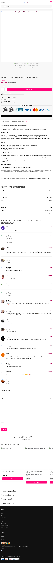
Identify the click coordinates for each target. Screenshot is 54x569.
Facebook (3, 534)
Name (3, 416)
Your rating (4, 396)
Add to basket (29, 89)
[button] (51, 2)
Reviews (24, 121)
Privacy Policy (4, 515)
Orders (2, 513)
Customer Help (4, 527)
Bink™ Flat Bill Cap (7, 473)
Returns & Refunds (5, 525)
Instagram (3, 536)
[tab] (2, 121)
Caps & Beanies (22, 437)
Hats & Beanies (29, 437)
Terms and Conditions (6, 529)
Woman (36, 437)
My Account (3, 523)
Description (7, 121)
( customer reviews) (12, 82)
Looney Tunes (27, 439)
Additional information (16, 121)
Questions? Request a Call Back (26, 115)
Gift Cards (3, 517)
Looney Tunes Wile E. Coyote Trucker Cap (34, 475)
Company (3, 511)
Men (33, 437)
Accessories (5, 471)
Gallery (2, 121)
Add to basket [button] (12, 478)
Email (3, 422)
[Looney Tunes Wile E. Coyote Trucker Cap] (36, 458)
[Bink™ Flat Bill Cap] (12, 458)
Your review (4, 402)
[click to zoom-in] (26, 36)
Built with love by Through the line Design (10, 556)
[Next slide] (49, 36)
